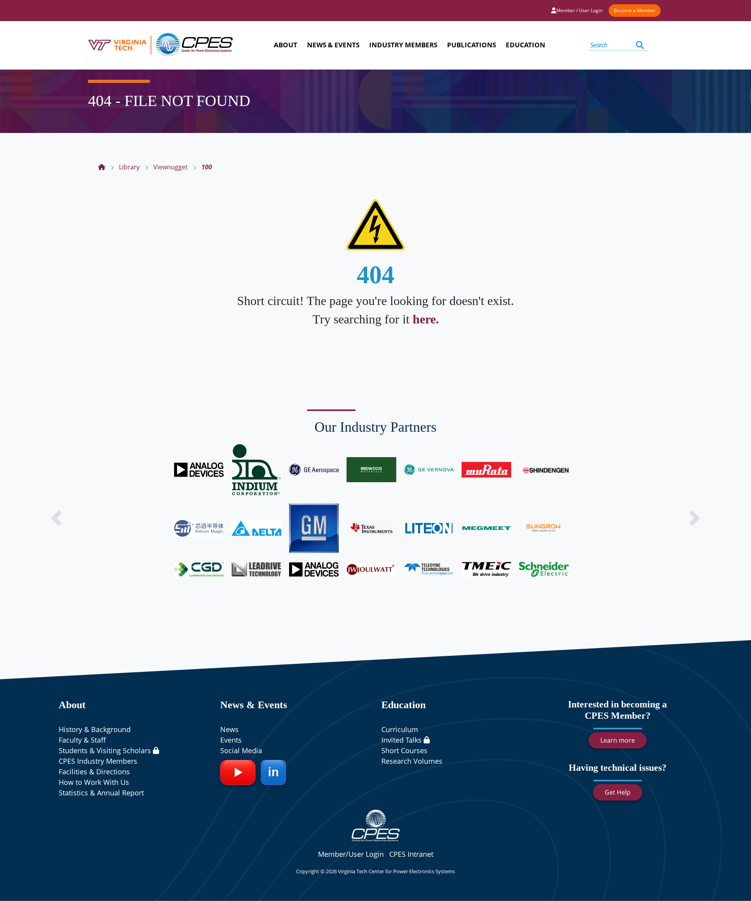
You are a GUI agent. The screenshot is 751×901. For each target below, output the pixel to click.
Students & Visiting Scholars (106, 750)
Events (231, 740)
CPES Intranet (411, 854)
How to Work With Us (94, 782)
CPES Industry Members (98, 761)
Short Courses (404, 750)
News (229, 729)
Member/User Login (351, 854)
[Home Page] (101, 167)
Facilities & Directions (94, 771)
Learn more (617, 740)
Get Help (618, 792)
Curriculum (399, 729)
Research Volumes (411, 761)
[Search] (640, 45)
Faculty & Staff (82, 740)
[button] (56, 518)
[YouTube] (237, 772)
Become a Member (635, 10)
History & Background (95, 729)
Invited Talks (402, 740)
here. (426, 319)
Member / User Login (579, 10)
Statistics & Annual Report (101, 792)
